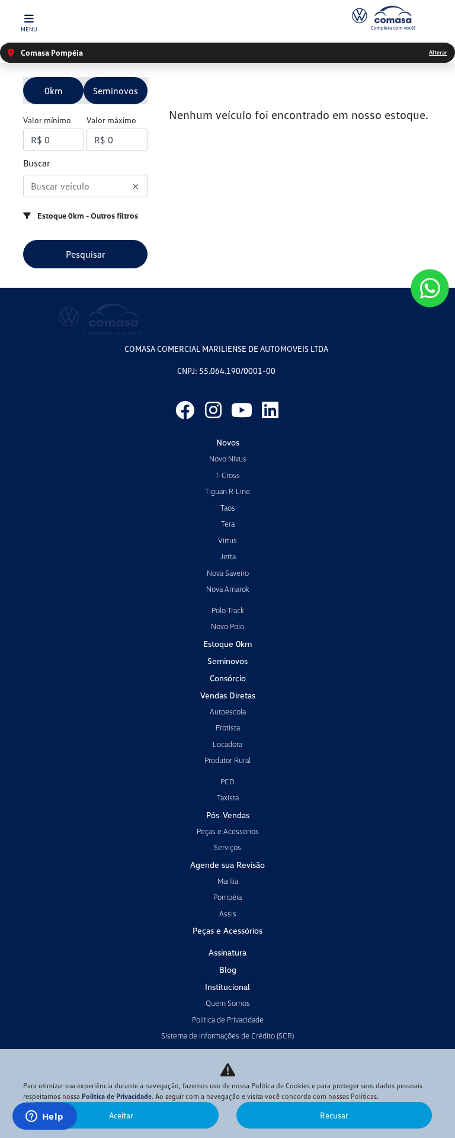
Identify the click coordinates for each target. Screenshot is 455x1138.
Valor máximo (111, 120)
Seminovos (115, 91)
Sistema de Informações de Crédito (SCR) (227, 1035)
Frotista (228, 727)
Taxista (228, 797)
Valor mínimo (47, 120)
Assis (227, 913)
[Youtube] (242, 410)
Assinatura (227, 952)
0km (53, 91)
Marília (227, 881)
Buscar (36, 163)
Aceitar (121, 1115)
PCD (227, 781)
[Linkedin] (270, 410)
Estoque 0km (227, 644)
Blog (227, 969)
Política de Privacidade (228, 1019)
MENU (29, 29)
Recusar (334, 1115)
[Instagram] (213, 410)
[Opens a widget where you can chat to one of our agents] (44, 1117)
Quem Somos (228, 1003)
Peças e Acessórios (228, 831)
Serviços (227, 847)
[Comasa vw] (383, 18)
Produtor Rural (227, 760)
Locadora (227, 744)
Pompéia (227, 897)
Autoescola (228, 711)
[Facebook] (185, 410)
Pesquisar (85, 254)
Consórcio (228, 678)
